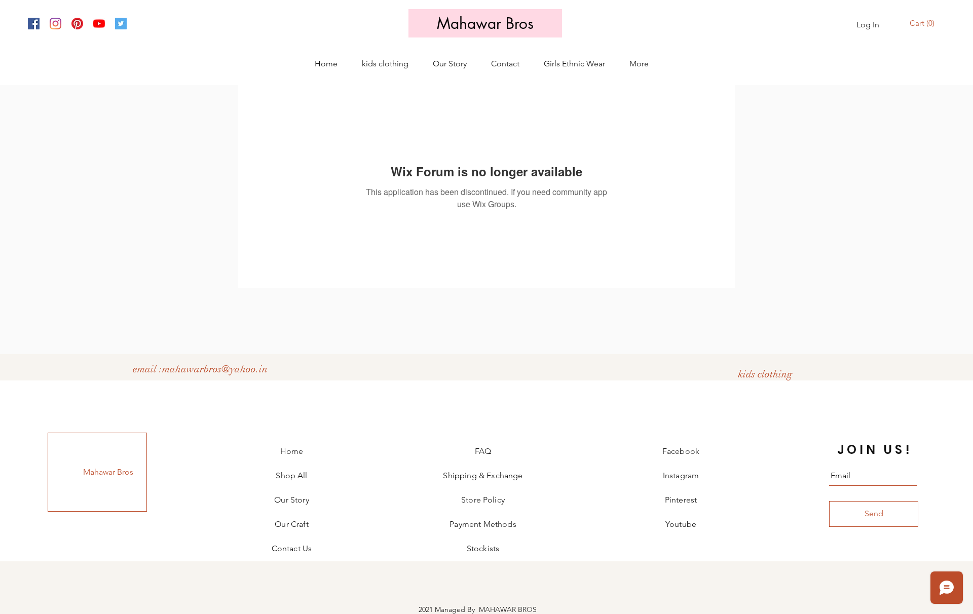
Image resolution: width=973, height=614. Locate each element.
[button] (923, 23)
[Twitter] (121, 23)
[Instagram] (55, 23)
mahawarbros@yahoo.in (215, 369)
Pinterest (681, 500)
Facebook (680, 451)
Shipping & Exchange (482, 475)
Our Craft (291, 524)
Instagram (681, 475)
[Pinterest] (77, 23)
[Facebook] (34, 23)
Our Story (291, 500)
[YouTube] (99, 23)
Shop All (291, 475)
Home (292, 451)
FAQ (483, 451)
